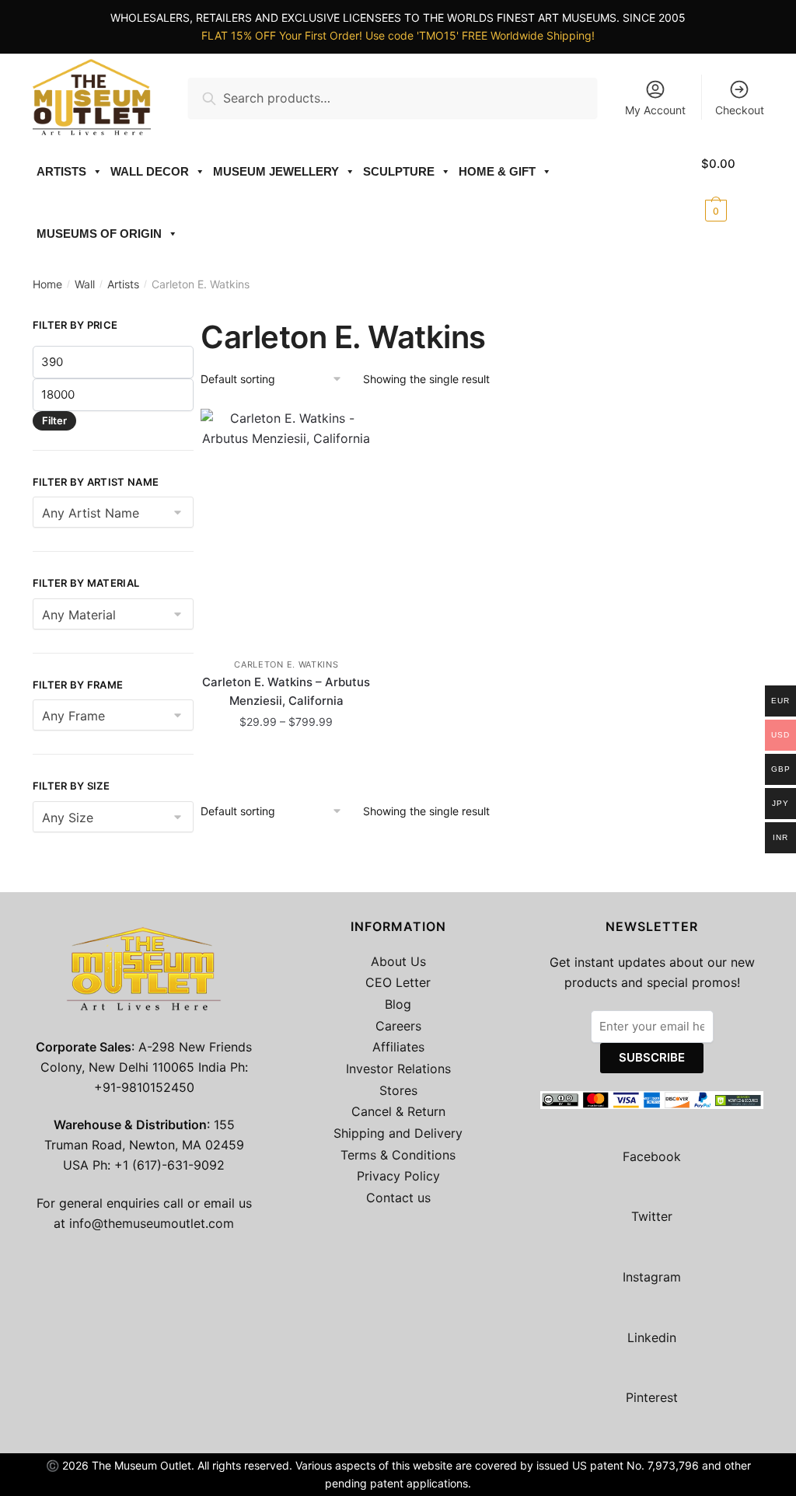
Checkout (739, 110)
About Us (398, 961)
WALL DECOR (149, 171)
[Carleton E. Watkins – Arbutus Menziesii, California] (286, 525)
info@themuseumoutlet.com (151, 1223)
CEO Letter (398, 982)
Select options (286, 755)
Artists (123, 284)
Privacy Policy (398, 1176)
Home (47, 284)
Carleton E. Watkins (286, 664)
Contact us (398, 1197)
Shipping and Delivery (398, 1133)
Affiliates (398, 1047)
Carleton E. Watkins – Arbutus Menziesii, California (286, 691)
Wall (85, 284)
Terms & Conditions (398, 1155)
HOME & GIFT (497, 171)
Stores (398, 1090)
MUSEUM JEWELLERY (276, 171)
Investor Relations (398, 1068)
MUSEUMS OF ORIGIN (99, 233)
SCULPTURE (399, 171)
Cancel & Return (398, 1111)
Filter (54, 420)
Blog (398, 1004)
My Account (655, 110)
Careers (398, 1026)
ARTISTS (61, 171)
